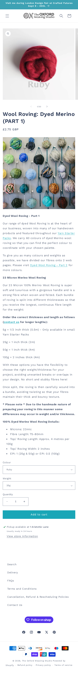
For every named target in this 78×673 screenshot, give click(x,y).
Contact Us (14, 604)
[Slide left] (31, 106)
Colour (7, 462)
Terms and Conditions (22, 588)
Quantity (8, 494)
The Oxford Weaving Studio (37, 661)
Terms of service (63, 665)
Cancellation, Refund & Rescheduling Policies (38, 596)
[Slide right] (47, 106)
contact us (11, 322)
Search (12, 564)
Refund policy (24, 665)
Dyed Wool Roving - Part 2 (48, 265)
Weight (7, 478)
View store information (22, 536)
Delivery (12, 572)
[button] (7, 16)
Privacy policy (43, 665)
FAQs (10, 580)
